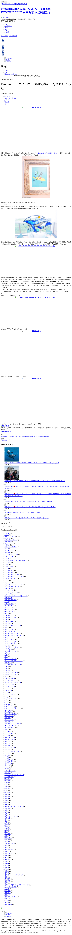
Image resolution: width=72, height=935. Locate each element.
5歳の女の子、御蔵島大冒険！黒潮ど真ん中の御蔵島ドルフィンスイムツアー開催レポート (34, 481)
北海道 (6, 800)
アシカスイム (9, 550)
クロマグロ (8, 598)
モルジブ (7, 765)
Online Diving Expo (10, 540)
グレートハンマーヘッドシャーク (15, 596)
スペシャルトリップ (11, 643)
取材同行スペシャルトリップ (14, 806)
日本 (6, 104)
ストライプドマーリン (12, 633)
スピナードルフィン (11, 637)
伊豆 (6, 790)
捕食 (6, 847)
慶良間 (6, 845)
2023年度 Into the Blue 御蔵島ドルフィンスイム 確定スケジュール (26, 518)
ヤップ (6, 767)
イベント (7, 562)
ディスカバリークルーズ (12, 665)
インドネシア (9, 570)
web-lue (6, 545)
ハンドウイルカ (9, 706)
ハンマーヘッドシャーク (12, 708)
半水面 (6, 802)
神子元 (6, 873)
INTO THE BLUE (10, 536)
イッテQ (7, 558)
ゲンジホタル (9, 604)
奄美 (6, 814)
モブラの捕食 (9, 761)
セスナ (6, 653)
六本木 (6, 794)
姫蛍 (6, 820)
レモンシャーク (9, 771)
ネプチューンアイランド (12, 682)
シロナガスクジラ (10, 631)
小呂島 (6, 828)
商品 (6, 810)
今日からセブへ (6, 440)
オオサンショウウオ (11, 578)
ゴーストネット (9, 606)
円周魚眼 (7, 796)
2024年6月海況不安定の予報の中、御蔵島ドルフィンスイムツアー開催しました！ (31, 463)
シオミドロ (8, 623)
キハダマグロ (9, 590)
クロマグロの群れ (10, 600)
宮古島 (6, 102)
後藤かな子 (8, 838)
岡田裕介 (7, 834)
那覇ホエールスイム (11, 897)
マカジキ (7, 745)
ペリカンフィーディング (12, 724)
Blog (5, 24)
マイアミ (7, 741)
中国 (6, 784)
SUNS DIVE (8, 543)
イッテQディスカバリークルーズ (15, 560)
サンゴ (6, 613)
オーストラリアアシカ (12, 574)
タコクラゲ (8, 663)
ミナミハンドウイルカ (12, 751)
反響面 (6, 804)
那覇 (6, 895)
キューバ (7, 594)
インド (6, 568)
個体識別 (7, 792)
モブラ (6, 757)
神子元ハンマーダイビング (13, 875)
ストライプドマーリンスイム (14, 635)
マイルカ (7, 743)
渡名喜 (6, 863)
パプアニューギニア (11, 698)
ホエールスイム (9, 727)
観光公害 (7, 891)
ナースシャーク (9, 678)
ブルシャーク (9, 716)
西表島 (6, 889)
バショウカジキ (9, 686)
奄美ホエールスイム (11, 816)
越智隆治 (7, 893)
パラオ (6, 700)
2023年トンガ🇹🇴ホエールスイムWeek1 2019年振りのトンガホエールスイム (30, 507)
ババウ (6, 692)
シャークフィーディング (12, 625)
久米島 (6, 786)
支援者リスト (9, 849)
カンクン (7, 588)
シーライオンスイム (11, 617)
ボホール (7, 731)
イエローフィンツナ (11, 554)
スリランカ (8, 649)
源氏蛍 (6, 865)
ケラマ (6, 602)
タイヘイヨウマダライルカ (13, 661)
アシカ (6, 549)
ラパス (6, 769)
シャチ (6, 627)
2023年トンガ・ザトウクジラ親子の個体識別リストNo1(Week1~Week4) (28, 501)
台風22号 (7, 808)
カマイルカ (8, 582)
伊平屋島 (7, 788)
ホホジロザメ (9, 733)
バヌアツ (7, 688)
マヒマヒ (7, 749)
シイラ (6, 619)
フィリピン (8, 712)
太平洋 (6, 812)
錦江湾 (6, 900)
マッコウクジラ (9, 747)
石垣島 (6, 869)
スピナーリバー (9, 639)
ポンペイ (7, 735)
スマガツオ (8, 645)
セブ (6, 655)
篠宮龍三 (7, 881)
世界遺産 (7, 781)
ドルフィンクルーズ (11, 672)
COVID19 (7, 533)
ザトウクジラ (9, 611)
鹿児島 (6, 902)
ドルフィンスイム (10, 674)
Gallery (6, 31)
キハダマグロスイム (11, 592)
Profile (6, 27)
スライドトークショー (12, 647)
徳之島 (6, 841)
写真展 (6, 798)
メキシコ (7, 755)
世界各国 (7, 779)
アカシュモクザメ (10, 547)
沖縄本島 (7, 859)
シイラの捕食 (9, 621)
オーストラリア (9, 572)
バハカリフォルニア (11, 694)
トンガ (6, 676)
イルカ (6, 564)
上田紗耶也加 (9, 777)
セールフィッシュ (10, 651)
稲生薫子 (7, 879)
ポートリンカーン (10, 725)
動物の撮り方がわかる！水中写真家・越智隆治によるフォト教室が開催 (25, 436)
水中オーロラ (9, 853)
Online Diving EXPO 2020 (9, 36)
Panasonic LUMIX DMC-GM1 (47, 153)
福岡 (6, 877)
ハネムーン (8, 690)
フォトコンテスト (10, 714)
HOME (6, 70)
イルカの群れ (9, 566)
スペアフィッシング (11, 641)
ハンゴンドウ (9, 704)
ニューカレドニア (10, 98)
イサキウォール (9, 556)
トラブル (7, 670)
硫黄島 (6, 871)
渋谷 (6, 861)
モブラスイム (9, 759)
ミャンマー (8, 753)
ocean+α (7, 96)
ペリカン (7, 722)
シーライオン (9, 615)
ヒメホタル (8, 710)
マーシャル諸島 (9, 737)
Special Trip (8, 26)
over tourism (8, 541)
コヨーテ (7, 608)
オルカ (6, 580)
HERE (6, 535)
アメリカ (7, 552)
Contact (6, 32)
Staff (5, 29)
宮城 (6, 826)
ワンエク (7, 773)
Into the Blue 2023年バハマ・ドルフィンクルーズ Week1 (22, 512)
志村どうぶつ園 (9, 843)
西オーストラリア (10, 887)
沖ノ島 (6, 857)
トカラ (6, 666)
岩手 (6, 836)
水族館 (6, 855)
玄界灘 (6, 867)
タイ (6, 657)
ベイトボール (9, 720)
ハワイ (6, 100)
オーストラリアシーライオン (14, 576)
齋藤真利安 (8, 904)
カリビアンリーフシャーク (13, 584)
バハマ (6, 696)
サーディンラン (9, 609)
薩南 (6, 883)
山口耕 (6, 830)
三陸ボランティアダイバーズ (14, 775)
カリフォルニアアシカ (12, 586)
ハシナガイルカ (9, 684)
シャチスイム (9, 629)
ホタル (6, 729)
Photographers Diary (10, 74)
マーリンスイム (9, 739)
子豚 (6, 822)
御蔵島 (6, 840)
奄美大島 (7, 818)
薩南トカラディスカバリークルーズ (16, 885)
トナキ (6, 668)
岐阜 (6, 832)
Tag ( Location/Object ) (8, 530)
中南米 (6, 783)
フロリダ (7, 718)
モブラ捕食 (8, 763)
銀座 (6, 899)
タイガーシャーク (10, 659)
